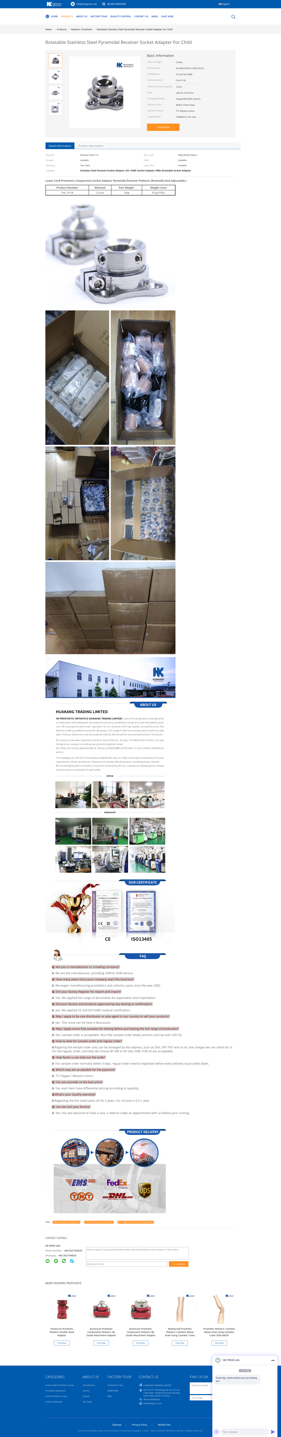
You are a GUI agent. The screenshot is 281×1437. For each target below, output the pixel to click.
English (226, 4)
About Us (81, 16)
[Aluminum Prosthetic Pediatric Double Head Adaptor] (62, 1308)
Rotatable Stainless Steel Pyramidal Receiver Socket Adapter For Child (135, 29)
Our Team (87, 1401)
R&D (109, 1396)
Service (86, 1396)
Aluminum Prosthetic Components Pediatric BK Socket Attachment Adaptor (140, 1332)
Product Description (91, 146)
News (154, 16)
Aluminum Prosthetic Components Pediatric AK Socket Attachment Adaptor (101, 1332)
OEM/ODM (112, 1390)
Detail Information (60, 146)
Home (54, 16)
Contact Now (178, 1264)
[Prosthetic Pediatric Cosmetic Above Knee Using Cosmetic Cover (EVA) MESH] (220, 1308)
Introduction (89, 1385)
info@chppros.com (86, 4)
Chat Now (167, 16)
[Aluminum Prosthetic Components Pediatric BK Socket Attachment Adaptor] (141, 1308)
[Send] (272, 1431)
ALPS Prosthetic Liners (56, 1396)
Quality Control (120, 16)
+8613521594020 (73, 1250)
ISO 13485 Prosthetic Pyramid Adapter (135, 1222)
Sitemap (116, 1425)
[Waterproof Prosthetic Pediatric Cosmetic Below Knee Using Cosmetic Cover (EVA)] (180, 1308)
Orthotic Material (53, 1401)
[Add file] (216, 1431)
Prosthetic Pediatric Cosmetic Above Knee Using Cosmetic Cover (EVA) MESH (219, 1332)
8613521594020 (67, 1255)
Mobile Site (164, 1425)
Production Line (115, 1385)
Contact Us (141, 16)
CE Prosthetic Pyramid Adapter (99, 1222)
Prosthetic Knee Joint (55, 1390)
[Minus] (273, 1360)
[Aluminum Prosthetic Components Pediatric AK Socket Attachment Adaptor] (102, 1308)
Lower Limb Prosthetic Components (62, 1385)
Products (67, 16)
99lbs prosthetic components (66, 1222)
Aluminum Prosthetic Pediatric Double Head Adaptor (62, 1332)
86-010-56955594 (116, 4)
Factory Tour (98, 16)
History (86, 1390)
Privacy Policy (139, 1425)
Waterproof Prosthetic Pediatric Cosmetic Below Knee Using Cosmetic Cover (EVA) (180, 1333)
